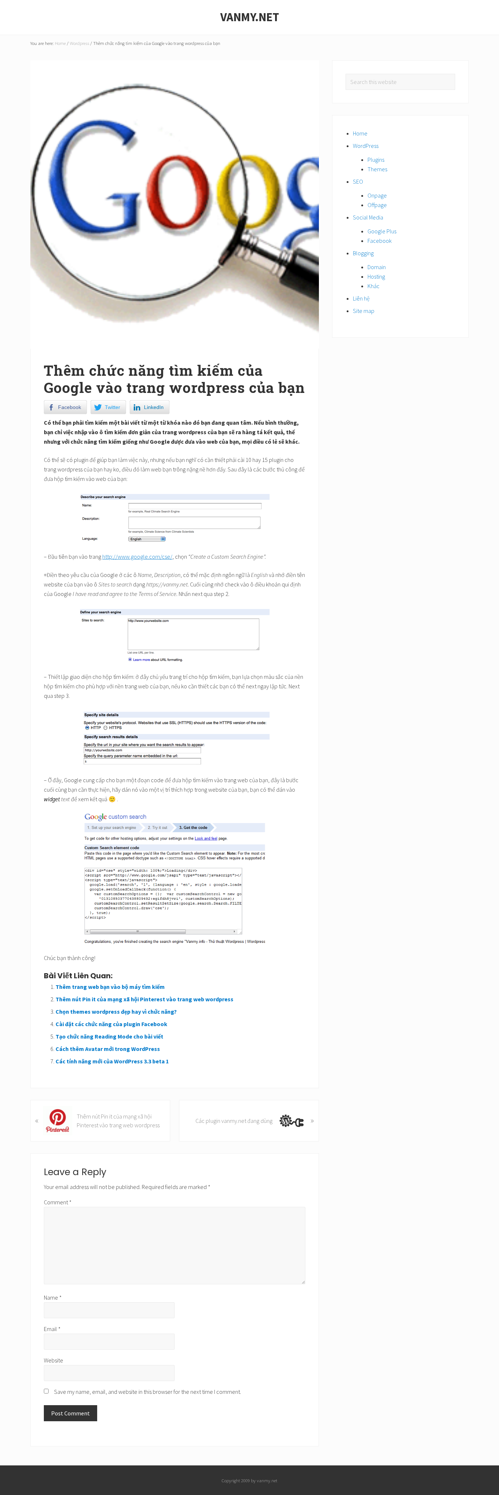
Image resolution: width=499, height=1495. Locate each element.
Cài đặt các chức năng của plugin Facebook (111, 1024)
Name (53, 1297)
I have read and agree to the (105, 593)
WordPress (365, 145)
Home (360, 133)
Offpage (377, 205)
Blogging (363, 253)
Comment (58, 1202)
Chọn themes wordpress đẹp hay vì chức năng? (116, 1011)
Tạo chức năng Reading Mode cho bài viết (109, 1036)
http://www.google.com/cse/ (137, 556)
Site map (363, 310)
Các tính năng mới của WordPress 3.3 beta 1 (112, 1061)
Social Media (368, 217)
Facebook (379, 240)
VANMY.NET (249, 17)
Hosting (376, 276)
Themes (377, 169)
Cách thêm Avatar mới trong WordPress (108, 1048)
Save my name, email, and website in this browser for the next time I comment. (147, 1391)
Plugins (375, 159)
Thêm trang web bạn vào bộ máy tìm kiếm (110, 986)
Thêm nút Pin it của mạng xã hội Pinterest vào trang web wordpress (144, 999)
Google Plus (381, 231)
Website (53, 1360)
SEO (358, 181)
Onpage (377, 195)
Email (52, 1328)
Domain (376, 267)
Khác (373, 286)
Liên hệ (361, 298)
